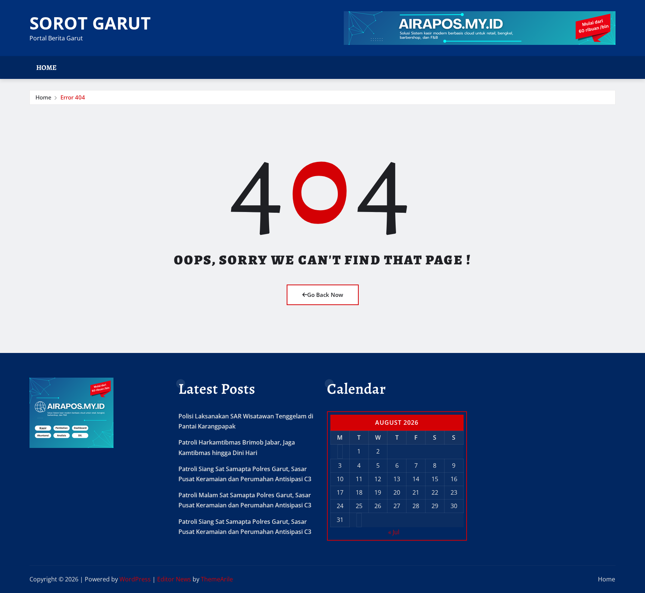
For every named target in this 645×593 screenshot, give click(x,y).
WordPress (135, 579)
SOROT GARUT (90, 22)
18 (359, 492)
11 (359, 479)
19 (377, 492)
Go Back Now (325, 294)
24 (340, 506)
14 (415, 479)
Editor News (174, 579)
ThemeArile (217, 579)
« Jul (393, 532)
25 (359, 506)
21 (415, 492)
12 (377, 479)
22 (434, 492)
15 (434, 479)
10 (340, 479)
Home (46, 67)
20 (396, 492)
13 (396, 479)
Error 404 (72, 97)
